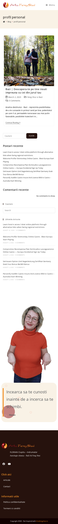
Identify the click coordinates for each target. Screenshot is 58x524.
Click (32, 136)
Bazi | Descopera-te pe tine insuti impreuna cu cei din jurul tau (26, 90)
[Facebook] (3, 463)
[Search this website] (29, 210)
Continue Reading (13, 123)
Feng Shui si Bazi (35, 97)
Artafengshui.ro (42, 521)
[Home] (4, 21)
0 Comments (14, 100)
